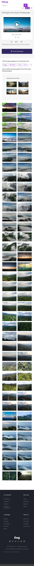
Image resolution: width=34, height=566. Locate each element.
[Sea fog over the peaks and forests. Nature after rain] (24, 107)
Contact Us (26, 526)
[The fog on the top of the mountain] (9, 137)
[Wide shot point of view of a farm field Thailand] (9, 326)
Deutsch (6, 526)
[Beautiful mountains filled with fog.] (9, 436)
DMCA (25, 506)
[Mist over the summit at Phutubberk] (9, 117)
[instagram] (18, 541)
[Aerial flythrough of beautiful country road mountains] (24, 396)
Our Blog (25, 523)
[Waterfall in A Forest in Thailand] (9, 475)
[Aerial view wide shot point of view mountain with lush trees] (9, 276)
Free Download (18, 51)
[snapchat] (21, 541)
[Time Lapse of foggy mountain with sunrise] (24, 256)
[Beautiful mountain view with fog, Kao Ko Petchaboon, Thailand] (24, 475)
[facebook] (10, 541)
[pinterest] (15, 541)
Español (6, 521)
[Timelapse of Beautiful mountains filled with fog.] (9, 336)
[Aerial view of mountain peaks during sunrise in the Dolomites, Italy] (23, 85)
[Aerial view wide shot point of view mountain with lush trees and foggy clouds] (24, 137)
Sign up (27, 8)
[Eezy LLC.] (17, 538)
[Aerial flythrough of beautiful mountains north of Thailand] (24, 376)
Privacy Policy (16, 552)
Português (7, 523)
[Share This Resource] (19, 37)
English (6, 518)
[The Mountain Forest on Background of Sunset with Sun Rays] (24, 266)
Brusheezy (7, 499)
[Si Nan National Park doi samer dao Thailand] (9, 416)
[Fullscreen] (29, 31)
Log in (22, 8)
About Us (26, 518)
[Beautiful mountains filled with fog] (24, 426)
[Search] (26, 5)
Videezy (6, 504)
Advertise (26, 501)
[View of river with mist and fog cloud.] (9, 426)
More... (6, 528)
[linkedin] (24, 541)
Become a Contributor (7, 507)
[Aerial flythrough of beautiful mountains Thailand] (24, 336)
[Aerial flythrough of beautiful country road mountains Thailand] (9, 396)
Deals (25, 499)
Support (25, 504)
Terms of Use (7, 552)
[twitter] (13, 541)
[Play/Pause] (4, 31)
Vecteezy (6, 501)
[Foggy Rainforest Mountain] (24, 416)
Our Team (26, 521)
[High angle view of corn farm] (24, 326)
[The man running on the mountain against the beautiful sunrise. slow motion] (12, 92)
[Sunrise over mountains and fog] (9, 107)
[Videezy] (5, 2)
